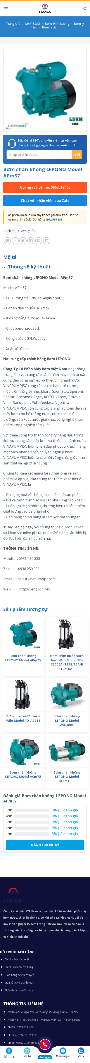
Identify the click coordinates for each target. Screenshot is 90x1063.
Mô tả (10, 257)
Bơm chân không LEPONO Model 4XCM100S (67, 776)
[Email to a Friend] (31, 240)
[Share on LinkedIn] (46, 240)
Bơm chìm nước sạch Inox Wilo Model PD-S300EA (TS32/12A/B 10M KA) (67, 662)
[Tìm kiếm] (85, 9)
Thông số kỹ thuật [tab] (29, 267)
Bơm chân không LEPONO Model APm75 (23, 658)
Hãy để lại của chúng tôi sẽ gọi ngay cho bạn (47, 142)
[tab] (45, 257)
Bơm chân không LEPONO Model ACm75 (23, 774)
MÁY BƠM (32, 23)
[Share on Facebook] (15, 240)
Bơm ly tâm (50, 27)
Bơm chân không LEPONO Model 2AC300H (67, 720)
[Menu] (6, 8)
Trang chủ (13, 23)
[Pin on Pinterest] (38, 240)
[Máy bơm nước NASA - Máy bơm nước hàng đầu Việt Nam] (45, 8)
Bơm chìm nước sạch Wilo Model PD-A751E (23, 718)
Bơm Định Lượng (57, 23)
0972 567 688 (53, 219)
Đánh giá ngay (45, 844)
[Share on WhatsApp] (7, 240)
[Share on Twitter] (23, 240)
